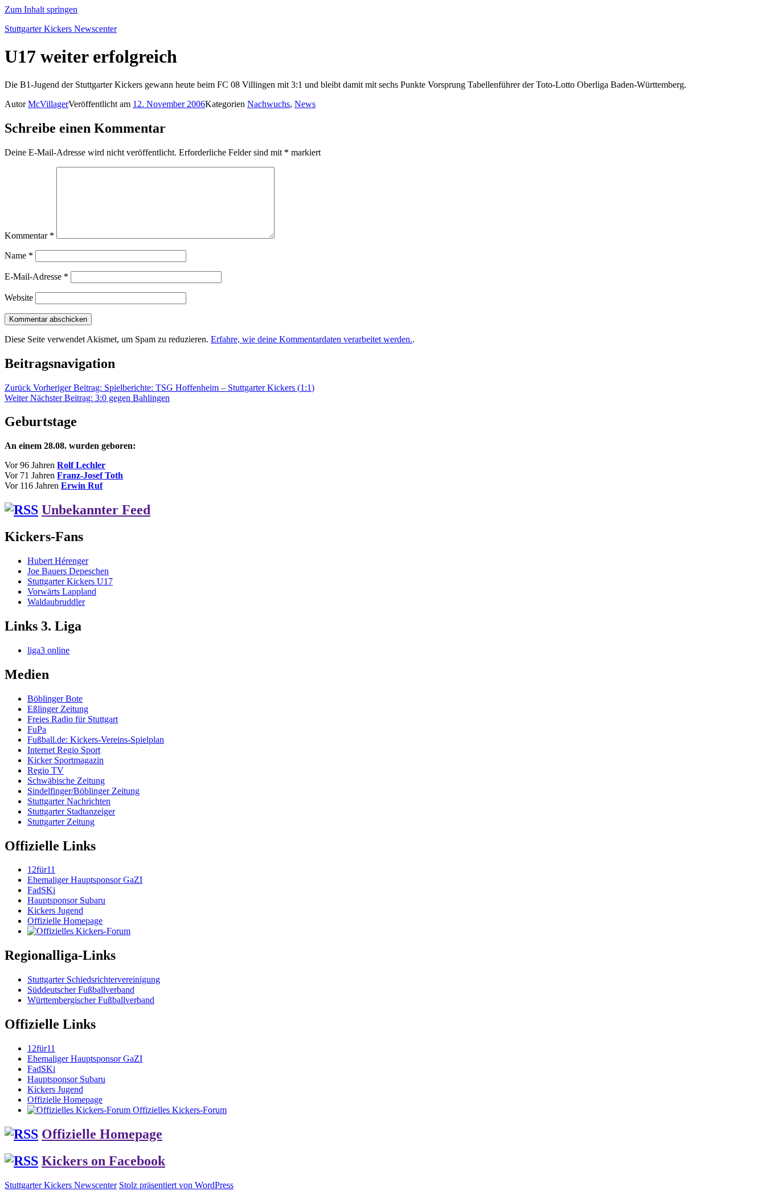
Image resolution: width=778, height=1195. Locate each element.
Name (19, 255)
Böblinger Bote (55, 698)
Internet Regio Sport (63, 750)
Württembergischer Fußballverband (90, 1000)
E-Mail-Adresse (36, 276)
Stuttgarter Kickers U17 (70, 581)
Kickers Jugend (55, 910)
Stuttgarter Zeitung (61, 821)
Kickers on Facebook (103, 1160)
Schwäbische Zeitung (66, 780)
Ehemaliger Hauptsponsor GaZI (84, 880)
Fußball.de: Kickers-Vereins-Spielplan (95, 739)
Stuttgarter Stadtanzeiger (71, 811)
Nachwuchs (268, 104)
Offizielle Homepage (65, 921)
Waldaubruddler (56, 602)
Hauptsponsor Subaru (66, 900)
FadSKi (41, 890)
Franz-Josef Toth (90, 475)
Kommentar (29, 235)
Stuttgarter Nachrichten (68, 801)
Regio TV (45, 770)
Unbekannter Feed (96, 509)
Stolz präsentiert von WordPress (176, 1185)
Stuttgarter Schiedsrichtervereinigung (93, 979)
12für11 (41, 869)
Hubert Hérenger (57, 561)
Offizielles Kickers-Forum (178, 1110)
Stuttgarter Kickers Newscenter (61, 29)
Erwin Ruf (82, 485)
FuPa (36, 729)
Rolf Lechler (81, 465)
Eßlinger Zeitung (57, 709)
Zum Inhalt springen (41, 9)
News (305, 104)
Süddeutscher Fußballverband (80, 990)
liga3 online (48, 650)
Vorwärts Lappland (61, 591)
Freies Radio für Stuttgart (72, 719)
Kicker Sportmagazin (65, 760)
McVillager (48, 104)
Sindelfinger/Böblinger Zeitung (83, 791)
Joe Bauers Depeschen (68, 571)
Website (19, 297)
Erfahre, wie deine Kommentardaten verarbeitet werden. (311, 339)
